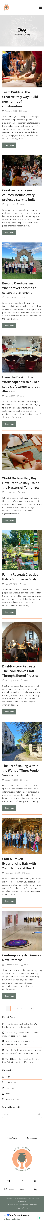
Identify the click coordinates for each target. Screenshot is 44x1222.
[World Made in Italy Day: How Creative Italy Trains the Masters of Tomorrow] (22, 453)
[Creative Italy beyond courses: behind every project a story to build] (22, 170)
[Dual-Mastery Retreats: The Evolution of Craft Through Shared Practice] (22, 641)
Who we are (9, 1189)
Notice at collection (12, 1219)
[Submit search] (39, 1114)
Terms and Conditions (28, 1204)
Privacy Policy (12, 1204)
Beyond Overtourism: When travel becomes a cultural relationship (19, 288)
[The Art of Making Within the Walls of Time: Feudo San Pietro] (22, 741)
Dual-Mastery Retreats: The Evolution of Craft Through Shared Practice (20, 671)
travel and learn (12, 1099)
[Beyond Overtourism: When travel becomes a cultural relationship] (22, 260)
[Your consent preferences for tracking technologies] (40, 1218)
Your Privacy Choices (19, 1215)
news (25, 111)
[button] (40, 8)
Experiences (11, 1082)
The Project (12, 1137)
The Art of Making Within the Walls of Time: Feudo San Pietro (20, 770)
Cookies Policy (22, 1208)
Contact (22, 1189)
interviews (10, 1088)
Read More (9, 145)
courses (9, 1076)
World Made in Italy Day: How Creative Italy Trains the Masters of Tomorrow (20, 483)
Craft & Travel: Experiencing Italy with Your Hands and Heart (19, 863)
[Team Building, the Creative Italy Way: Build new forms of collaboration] (22, 69)
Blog (35, 1189)
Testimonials (32, 1137)
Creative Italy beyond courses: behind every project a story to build (19, 195)
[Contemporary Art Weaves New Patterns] (22, 930)
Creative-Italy (19, 34)
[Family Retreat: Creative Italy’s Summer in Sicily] (22, 550)
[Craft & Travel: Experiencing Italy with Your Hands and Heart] (22, 836)
